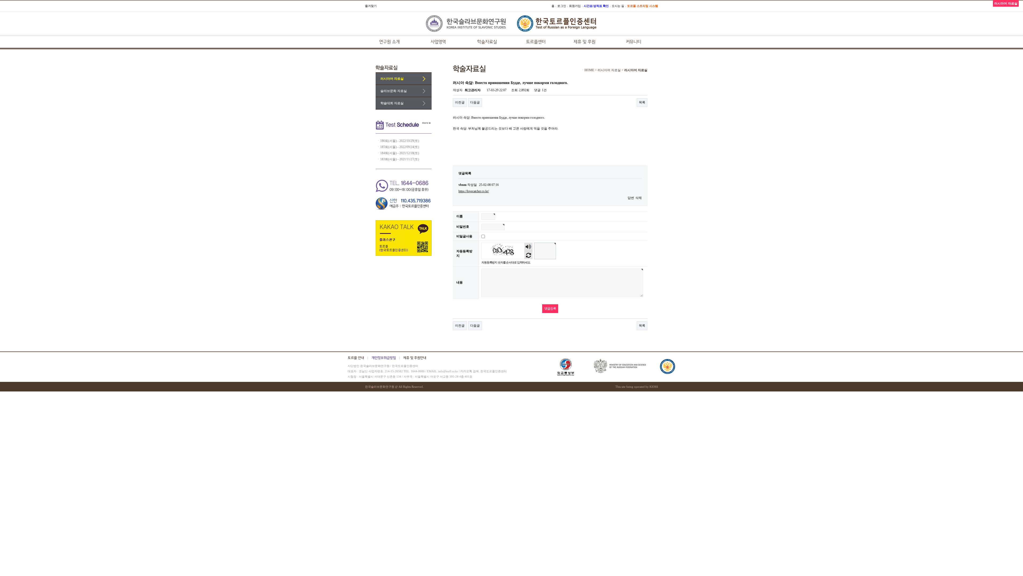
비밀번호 (462, 227)
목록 (642, 102)
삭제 (638, 198)
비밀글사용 (464, 236)
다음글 (475, 102)
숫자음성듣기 (528, 247)
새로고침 (528, 255)
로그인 (561, 5)
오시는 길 (618, 5)
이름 (459, 216)
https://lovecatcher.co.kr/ (473, 191)
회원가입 (575, 5)
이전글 (460, 102)
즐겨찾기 (371, 5)
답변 (631, 198)
